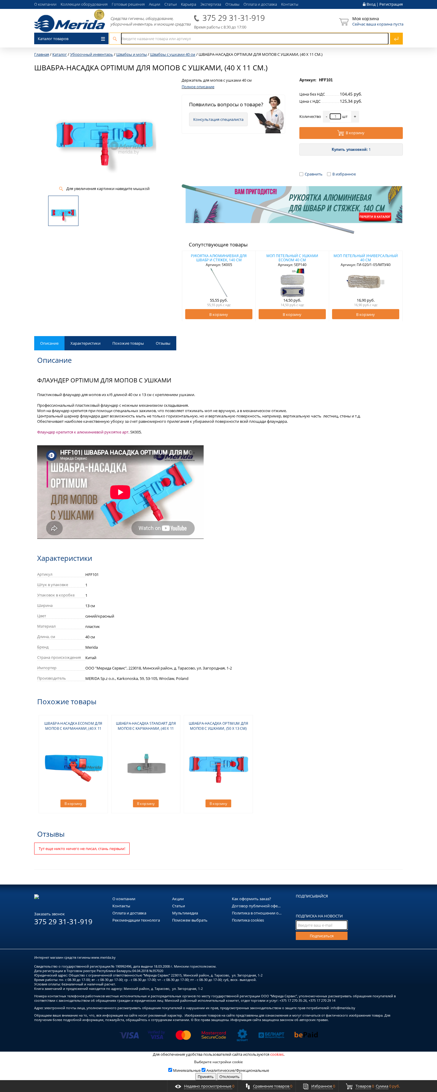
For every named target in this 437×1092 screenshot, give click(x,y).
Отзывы (232, 4)
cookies (277, 1054)
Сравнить (314, 174)
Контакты (289, 4)
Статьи (170, 4)
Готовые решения (128, 4)
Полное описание (198, 86)
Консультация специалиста (218, 119)
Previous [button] (190, 286)
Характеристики (85, 343)
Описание (49, 343)
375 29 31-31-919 (233, 17)
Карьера (188, 4)
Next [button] (394, 286)
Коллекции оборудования (84, 4)
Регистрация (391, 4)
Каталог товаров (53, 38)
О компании (45, 4)
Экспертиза (210, 4)
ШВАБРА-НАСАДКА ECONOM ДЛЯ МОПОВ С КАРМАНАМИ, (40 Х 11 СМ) (73, 728)
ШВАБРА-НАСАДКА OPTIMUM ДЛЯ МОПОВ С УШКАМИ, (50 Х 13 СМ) (218, 726)
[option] (219, 286)
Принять (206, 1076)
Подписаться (322, 936)
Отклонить (229, 1076)
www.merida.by (103, 957)
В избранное (344, 174)
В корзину (355, 132)
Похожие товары (128, 343)
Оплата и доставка (260, 4)
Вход (371, 4)
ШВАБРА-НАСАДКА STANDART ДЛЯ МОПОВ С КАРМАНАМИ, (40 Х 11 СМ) (146, 728)
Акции (154, 4)
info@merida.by (343, 1008)
